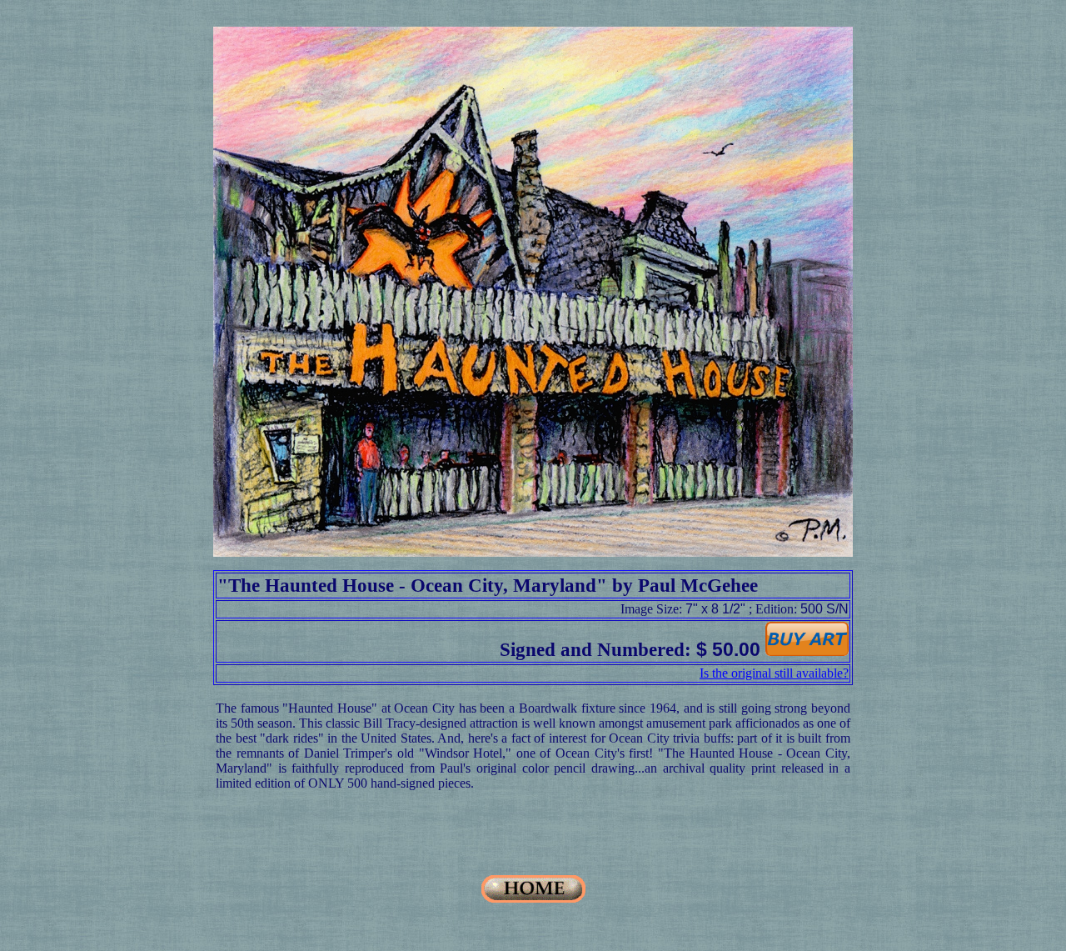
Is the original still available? (774, 673)
